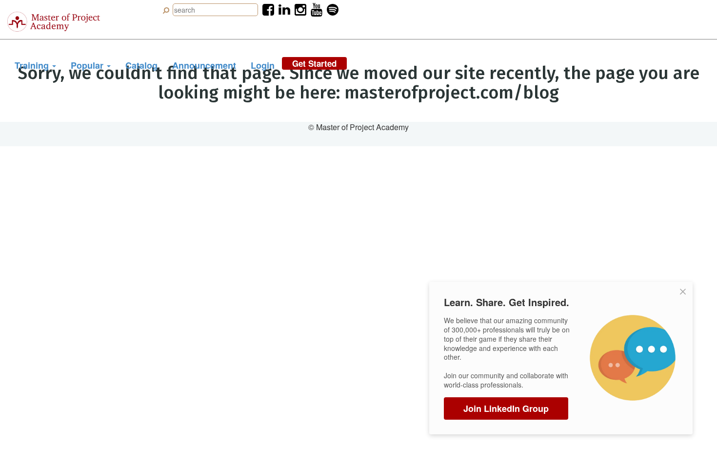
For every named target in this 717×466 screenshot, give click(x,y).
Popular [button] (88, 65)
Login (263, 65)
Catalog (141, 65)
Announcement (204, 65)
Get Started (314, 63)
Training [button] (33, 65)
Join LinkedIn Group (506, 408)
